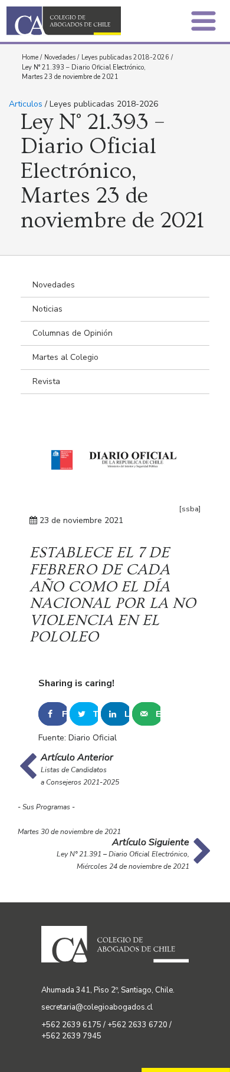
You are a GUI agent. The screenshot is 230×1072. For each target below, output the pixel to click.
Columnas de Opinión (72, 333)
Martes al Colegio (65, 357)
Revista (46, 381)
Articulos (25, 104)
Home (30, 57)
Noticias (47, 309)
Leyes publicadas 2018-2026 (125, 57)
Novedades (59, 57)
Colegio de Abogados (63, 20)
